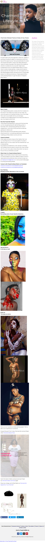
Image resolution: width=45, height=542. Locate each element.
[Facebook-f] (18, 533)
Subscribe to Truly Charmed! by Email (8, 541)
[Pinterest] (27, 533)
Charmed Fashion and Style (8, 480)
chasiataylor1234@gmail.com (8, 159)
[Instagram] (24, 533)
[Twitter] (21, 533)
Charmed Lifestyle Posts (9, 432)
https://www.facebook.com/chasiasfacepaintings (12, 167)
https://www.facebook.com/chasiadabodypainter (12, 165)
